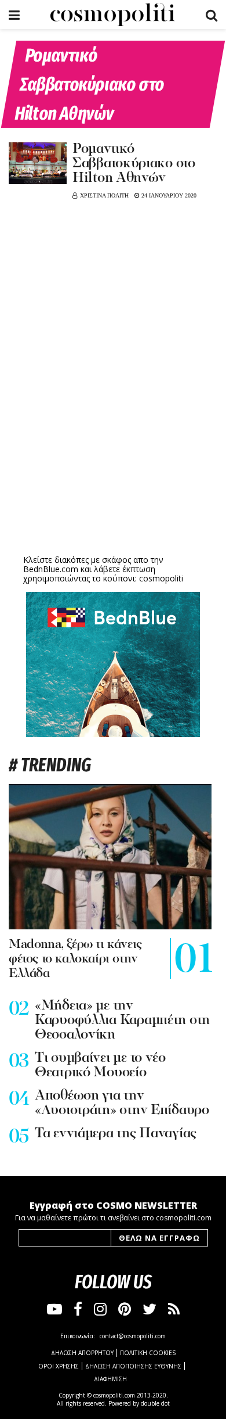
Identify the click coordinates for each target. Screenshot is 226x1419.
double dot (155, 1403)
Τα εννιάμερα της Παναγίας (115, 1134)
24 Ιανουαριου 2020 (168, 195)
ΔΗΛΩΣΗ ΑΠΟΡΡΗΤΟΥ (82, 1353)
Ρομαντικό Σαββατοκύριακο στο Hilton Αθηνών (133, 163)
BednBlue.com (50, 568)
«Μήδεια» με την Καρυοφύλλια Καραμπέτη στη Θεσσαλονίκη (122, 1020)
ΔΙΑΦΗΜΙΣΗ (110, 1379)
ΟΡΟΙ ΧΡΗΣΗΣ (58, 1366)
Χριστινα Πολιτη (104, 195)
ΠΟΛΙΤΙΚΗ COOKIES (148, 1353)
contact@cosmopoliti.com (133, 1336)
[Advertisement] (113, 461)
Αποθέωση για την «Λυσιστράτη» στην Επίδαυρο (122, 1103)
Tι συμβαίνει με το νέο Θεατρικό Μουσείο (100, 1065)
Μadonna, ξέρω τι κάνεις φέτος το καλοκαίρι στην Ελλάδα (75, 959)
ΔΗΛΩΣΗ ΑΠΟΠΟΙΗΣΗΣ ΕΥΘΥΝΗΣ (133, 1366)
